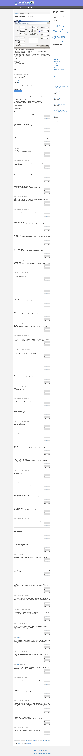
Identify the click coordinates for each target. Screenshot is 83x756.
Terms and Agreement (47, 753)
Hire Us (48, 750)
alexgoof (18, 637)
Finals (15, 399)
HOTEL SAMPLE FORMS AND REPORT (21, 459)
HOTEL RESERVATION (18, 434)
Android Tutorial (56, 59)
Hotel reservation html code (19, 653)
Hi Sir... (15, 137)
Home (17, 7)
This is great (16, 299)
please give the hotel (18, 531)
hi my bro (17, 690)
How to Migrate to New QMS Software (60, 100)
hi (14, 363)
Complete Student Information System (58, 36)
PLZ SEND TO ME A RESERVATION (20, 472)
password (16, 729)
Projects (23, 7)
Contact (50, 7)
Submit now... (56, 21)
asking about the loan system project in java (22, 186)
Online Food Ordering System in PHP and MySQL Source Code (59, 38)
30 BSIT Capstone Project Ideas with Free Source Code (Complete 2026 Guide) (61, 104)
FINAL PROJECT (17, 446)
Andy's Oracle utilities (57, 98)
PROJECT (16, 161)
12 (34, 740)
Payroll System (55, 27)
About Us (45, 750)
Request (15, 111)
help (15, 375)
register (18, 80)
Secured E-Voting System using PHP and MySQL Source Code (61, 95)
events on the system (18, 336)
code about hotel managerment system (21, 544)
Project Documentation (18, 198)
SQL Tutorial (56, 53)
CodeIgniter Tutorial (57, 57)
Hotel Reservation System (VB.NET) (39, 84)
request (16, 150)
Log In (60, 7)
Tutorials (45, 7)
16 (43, 740)
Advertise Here (35, 750)
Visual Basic (17, 13)
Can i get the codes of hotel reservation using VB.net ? (24, 174)
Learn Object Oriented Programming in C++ (60, 75)
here (32, 79)
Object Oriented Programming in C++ (60, 69)
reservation (16, 519)
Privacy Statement (35, 753)
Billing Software (55, 39)
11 (31, 740)
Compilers (35, 7)
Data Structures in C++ (57, 71)
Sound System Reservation (19, 222)
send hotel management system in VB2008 (22, 423)
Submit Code (55, 7)
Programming (29, 7)
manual (19, 82)
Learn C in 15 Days (57, 67)
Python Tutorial (56, 80)
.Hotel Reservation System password (22, 611)
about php (16, 581)
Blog (20, 7)
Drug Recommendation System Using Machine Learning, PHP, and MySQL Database (60, 91)
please (18, 286)
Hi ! (14, 483)
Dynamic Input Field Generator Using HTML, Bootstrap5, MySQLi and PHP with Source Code (61, 115)
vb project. (16, 210)
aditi (16, 350)
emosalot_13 (18, 260)
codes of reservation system (19, 249)
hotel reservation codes (19, 273)
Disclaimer (41, 753)
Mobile (40, 7)
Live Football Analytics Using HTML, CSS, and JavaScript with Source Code (60, 111)
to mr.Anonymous (17, 235)
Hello (15, 639)
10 (29, 740)
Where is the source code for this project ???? (22, 124)
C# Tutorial (55, 63)
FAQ (28, 74)
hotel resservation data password (20, 597)
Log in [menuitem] (55, 47)
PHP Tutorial (56, 55)
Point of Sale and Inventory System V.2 (59, 41)
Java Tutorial (56, 78)
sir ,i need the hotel (17, 625)
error (15, 388)
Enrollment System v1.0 (56, 31)
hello (15, 556)
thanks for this (16, 325)
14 (38, 740)
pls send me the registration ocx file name (21, 495)
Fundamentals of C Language (59, 73)
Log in (47, 115)
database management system (19, 411)
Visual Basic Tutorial (57, 61)
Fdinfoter (18, 664)
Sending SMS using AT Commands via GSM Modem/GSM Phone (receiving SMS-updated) (60, 34)
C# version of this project (18, 666)
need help (16, 567)
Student (15, 702)
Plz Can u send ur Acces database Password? (22, 717)
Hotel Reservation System (56, 25)
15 (41, 740)
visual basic (20, 105)
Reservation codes (17, 262)
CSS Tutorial (56, 65)
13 (36, 740)
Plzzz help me (16, 678)
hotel (16, 105)
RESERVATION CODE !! (18, 508)
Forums (42, 750)
